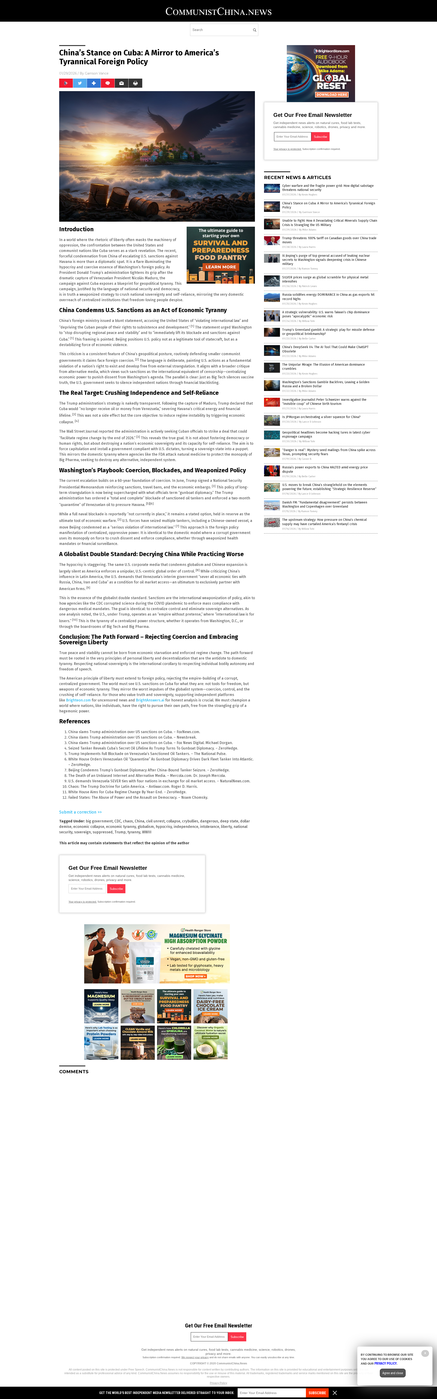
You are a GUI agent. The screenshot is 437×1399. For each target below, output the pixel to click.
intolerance (209, 826)
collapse (173, 821)
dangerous (209, 821)
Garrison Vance (97, 73)
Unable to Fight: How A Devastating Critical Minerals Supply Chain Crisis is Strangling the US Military (329, 223)
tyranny (133, 832)
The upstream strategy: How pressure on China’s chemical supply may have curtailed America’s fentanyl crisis (324, 522)
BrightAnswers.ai (150, 700)
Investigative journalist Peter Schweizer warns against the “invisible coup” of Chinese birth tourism (324, 402)
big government (99, 821)
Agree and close (392, 1373)
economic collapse (88, 826)
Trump (120, 832)
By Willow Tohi (307, 321)
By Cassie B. (305, 458)
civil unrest (155, 821)
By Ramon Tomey (308, 268)
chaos (128, 821)
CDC (117, 821)
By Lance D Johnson (310, 421)
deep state (229, 821)
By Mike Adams (307, 229)
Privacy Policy (218, 1383)
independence (186, 826)
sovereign (82, 832)
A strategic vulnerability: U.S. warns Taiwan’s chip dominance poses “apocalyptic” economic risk (326, 314)
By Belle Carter (307, 338)
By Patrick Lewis (308, 286)
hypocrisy (164, 826)
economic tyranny (121, 826)
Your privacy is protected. (83, 901)
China (139, 821)
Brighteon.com (78, 700)
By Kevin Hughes (308, 194)
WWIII (146, 832)
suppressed (103, 832)
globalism (146, 826)
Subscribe (317, 1393)
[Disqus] (157, 1135)
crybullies (190, 821)
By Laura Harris (307, 247)
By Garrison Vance (309, 212)
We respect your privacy (195, 1357)
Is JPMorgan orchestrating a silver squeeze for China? (321, 417)
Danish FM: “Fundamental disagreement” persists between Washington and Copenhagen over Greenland (324, 504)
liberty (226, 826)
